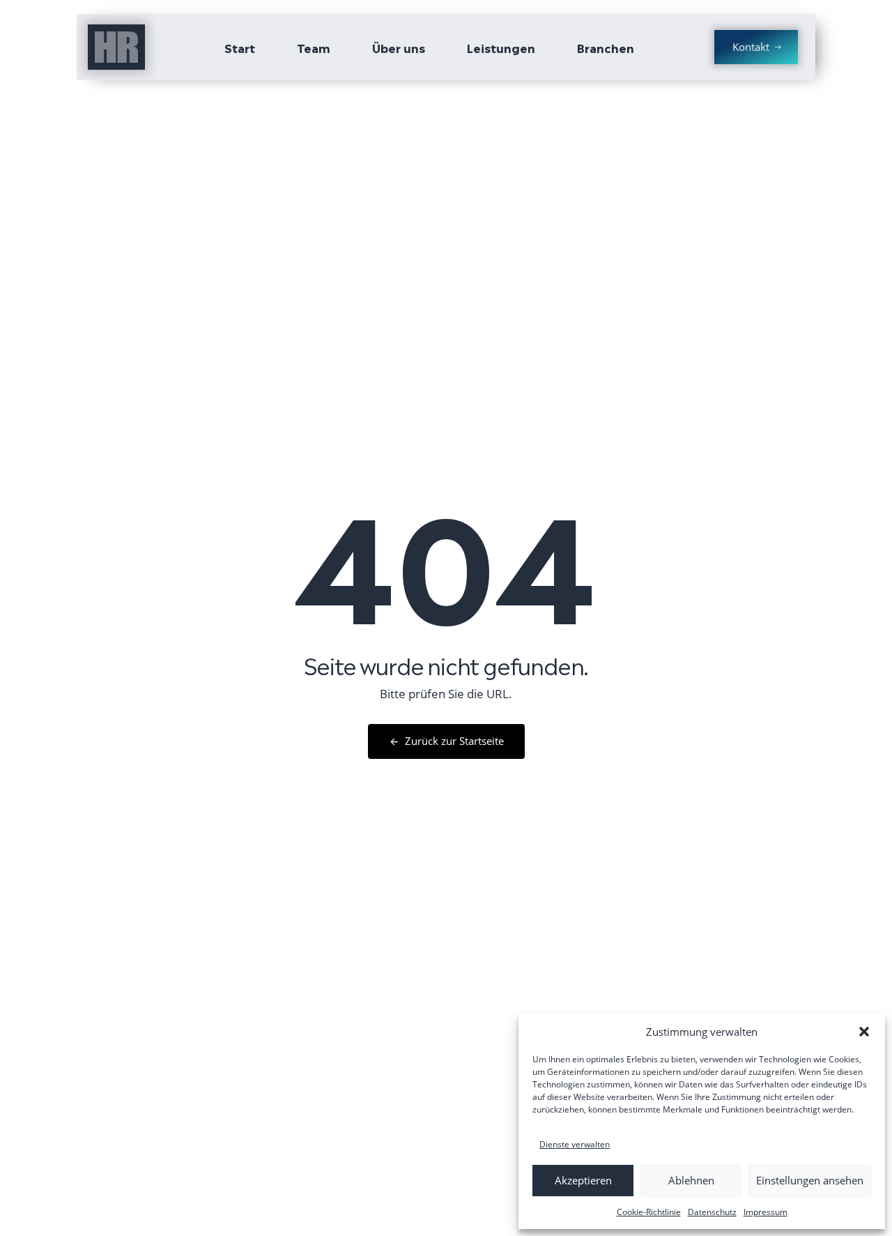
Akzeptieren (583, 1180)
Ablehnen (691, 1180)
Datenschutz (712, 1212)
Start (239, 47)
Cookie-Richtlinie (649, 1212)
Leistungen (501, 47)
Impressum (765, 1212)
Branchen (605, 47)
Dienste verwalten (574, 1144)
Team (313, 47)
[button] (864, 1032)
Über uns (398, 47)
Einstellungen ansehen (809, 1180)
